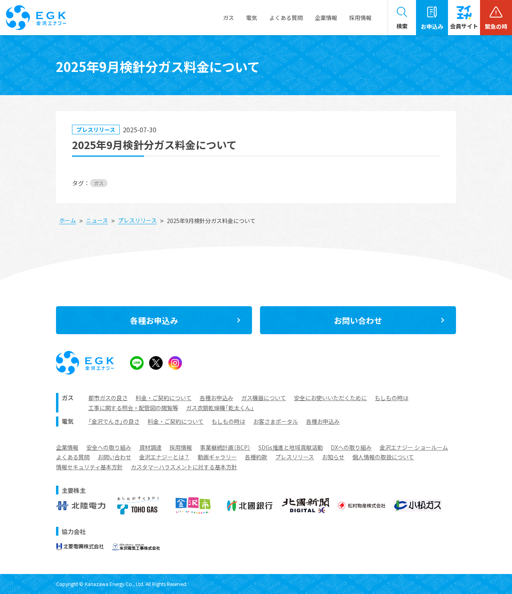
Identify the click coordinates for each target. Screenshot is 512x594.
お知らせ (333, 457)
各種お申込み (216, 398)
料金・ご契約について (164, 398)
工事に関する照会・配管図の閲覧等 (133, 408)
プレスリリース (294, 457)
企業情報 (67, 447)
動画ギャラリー (217, 457)
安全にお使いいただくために (330, 398)
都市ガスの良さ (108, 398)
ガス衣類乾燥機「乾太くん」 (220, 408)
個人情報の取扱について (383, 457)
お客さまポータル (275, 421)
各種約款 (256, 457)
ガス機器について (263, 398)
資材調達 (150, 447)
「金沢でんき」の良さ (114, 421)
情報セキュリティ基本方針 (89, 467)
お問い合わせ (114, 457)
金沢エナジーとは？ (164, 457)
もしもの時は (391, 398)
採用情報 (360, 18)
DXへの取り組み (351, 447)
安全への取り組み (108, 447)
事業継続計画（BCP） (225, 447)
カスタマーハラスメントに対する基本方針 (184, 467)
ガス (99, 182)
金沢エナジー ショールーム (414, 447)
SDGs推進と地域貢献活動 (290, 447)
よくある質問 (73, 457)
